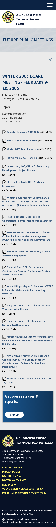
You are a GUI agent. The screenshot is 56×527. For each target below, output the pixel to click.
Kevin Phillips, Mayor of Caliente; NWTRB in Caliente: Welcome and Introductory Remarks (27, 290)
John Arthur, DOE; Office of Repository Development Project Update (25, 168)
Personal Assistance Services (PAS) (24, 493)
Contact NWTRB (12, 467)
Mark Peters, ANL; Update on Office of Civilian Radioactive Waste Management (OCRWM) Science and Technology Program (26, 236)
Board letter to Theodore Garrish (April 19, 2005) (26, 380)
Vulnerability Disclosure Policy (22, 488)
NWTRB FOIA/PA (11, 476)
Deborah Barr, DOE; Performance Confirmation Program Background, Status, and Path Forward (26, 271)
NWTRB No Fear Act (14, 480)
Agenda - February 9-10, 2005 (22, 131)
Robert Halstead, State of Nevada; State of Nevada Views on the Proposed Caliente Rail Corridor (27, 340)
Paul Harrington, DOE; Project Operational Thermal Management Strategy (27, 218)
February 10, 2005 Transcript (22, 157)
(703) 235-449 (15, 461)
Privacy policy (11, 471)
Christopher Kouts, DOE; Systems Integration (23, 183)
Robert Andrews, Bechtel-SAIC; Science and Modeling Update (26, 253)
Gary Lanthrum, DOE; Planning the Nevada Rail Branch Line (24, 322)
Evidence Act (10, 484)
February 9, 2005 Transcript (21, 140)
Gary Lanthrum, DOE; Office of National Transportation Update (26, 307)
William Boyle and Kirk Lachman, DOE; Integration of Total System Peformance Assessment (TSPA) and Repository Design (26, 201)
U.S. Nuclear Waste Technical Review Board (29, 19)
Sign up (14, 414)
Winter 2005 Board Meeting (22, 149)
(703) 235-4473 (22, 457)
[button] (50, 59)
